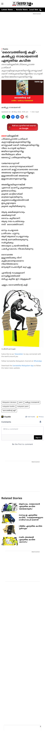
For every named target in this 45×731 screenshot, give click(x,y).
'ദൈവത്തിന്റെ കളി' (9, 411)
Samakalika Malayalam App (23, 366)
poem (21, 402)
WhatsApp (38, 361)
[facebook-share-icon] (13, 118)
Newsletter (19, 354)
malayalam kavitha (8, 406)
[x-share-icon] (8, 118)
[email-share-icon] (22, 118)
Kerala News (22, 10)
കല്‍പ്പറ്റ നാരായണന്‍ (10, 107)
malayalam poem (22, 406)
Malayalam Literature (9, 402)
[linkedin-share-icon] (17, 118)
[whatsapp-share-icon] (4, 118)
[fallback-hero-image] (9, 507)
